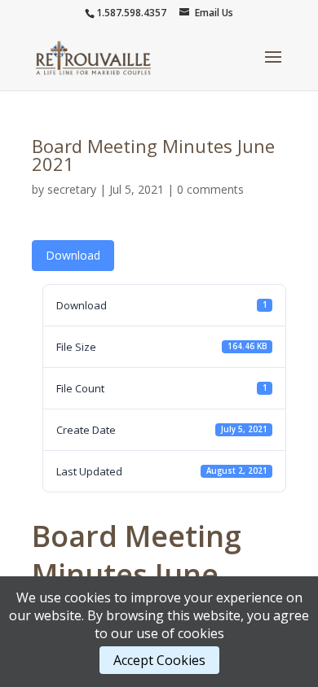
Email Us (214, 13)
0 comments (210, 189)
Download (73, 255)
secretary (71, 189)
